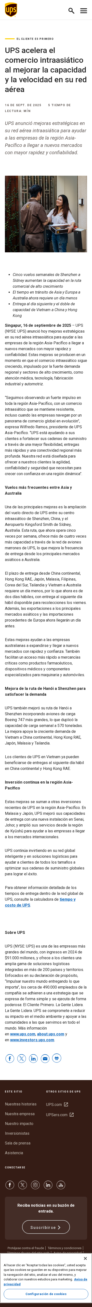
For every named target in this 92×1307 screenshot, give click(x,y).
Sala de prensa (17, 1143)
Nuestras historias (21, 1104)
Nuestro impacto (19, 1123)
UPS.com (57, 1104)
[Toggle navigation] (83, 10)
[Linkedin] (48, 1187)
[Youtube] (61, 1187)
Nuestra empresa (20, 1114)
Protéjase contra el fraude (26, 1248)
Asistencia (14, 1153)
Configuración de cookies (46, 1294)
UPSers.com (60, 1115)
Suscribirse (43, 1227)
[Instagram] (35, 1187)
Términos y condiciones (64, 1248)
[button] (73, 9)
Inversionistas (17, 1133)
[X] (22, 1187)
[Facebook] (10, 1187)
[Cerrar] (85, 1258)
